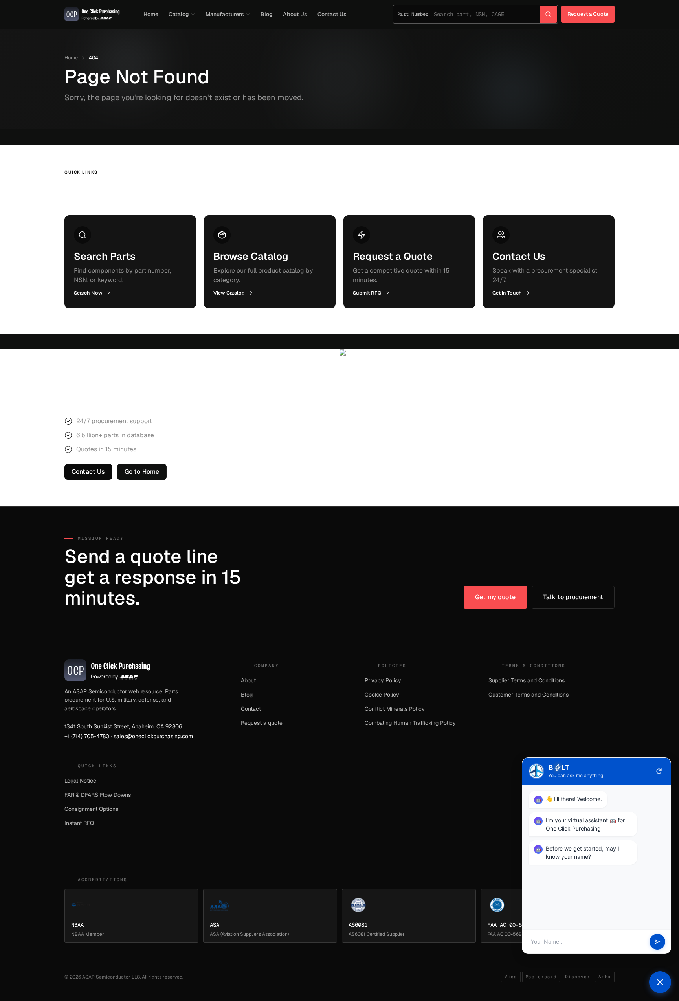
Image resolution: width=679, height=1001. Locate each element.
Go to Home (142, 472)
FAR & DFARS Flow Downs (97, 794)
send (657, 941)
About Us (295, 14)
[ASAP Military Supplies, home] (92, 14)
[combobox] (487, 14)
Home (150, 14)
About (248, 680)
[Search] (548, 14)
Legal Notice (80, 780)
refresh (659, 771)
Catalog (179, 14)
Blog (267, 14)
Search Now (88, 293)
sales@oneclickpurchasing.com (153, 736)
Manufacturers (225, 14)
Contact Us (332, 14)
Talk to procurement (573, 597)
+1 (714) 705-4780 (86, 736)
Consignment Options (91, 808)
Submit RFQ (367, 293)
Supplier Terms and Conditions (526, 680)
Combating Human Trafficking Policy (410, 722)
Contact (251, 708)
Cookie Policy (382, 694)
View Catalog (229, 293)
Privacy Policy (383, 680)
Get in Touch (507, 293)
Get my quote (495, 597)
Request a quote (262, 722)
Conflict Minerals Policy (395, 708)
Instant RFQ (79, 823)
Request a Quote (587, 14)
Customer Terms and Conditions (528, 694)
